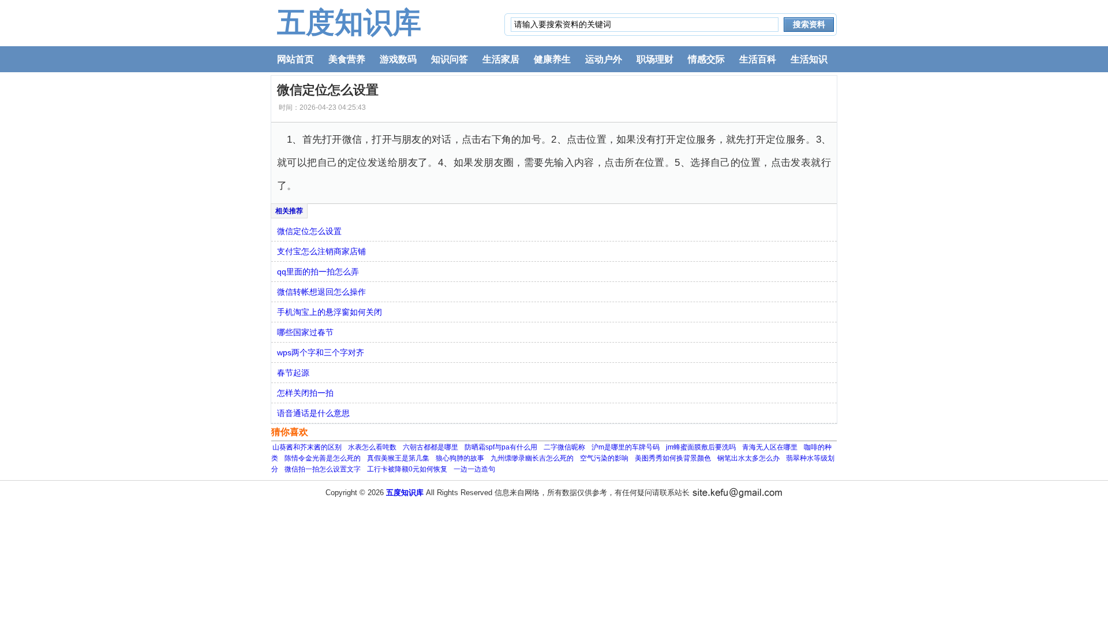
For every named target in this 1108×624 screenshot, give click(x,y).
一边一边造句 (474, 469)
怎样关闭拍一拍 (305, 393)
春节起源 (293, 372)
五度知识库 (349, 22)
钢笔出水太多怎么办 (748, 458)
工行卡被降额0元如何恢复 (407, 469)
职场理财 (655, 59)
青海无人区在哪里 (770, 447)
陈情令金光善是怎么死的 (323, 458)
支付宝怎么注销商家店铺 (321, 251)
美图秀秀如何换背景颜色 (673, 458)
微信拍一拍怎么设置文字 (323, 469)
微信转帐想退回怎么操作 (321, 291)
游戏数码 (398, 59)
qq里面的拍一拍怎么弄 (318, 271)
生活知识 (809, 59)
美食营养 (346, 59)
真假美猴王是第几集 (398, 458)
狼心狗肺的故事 (460, 458)
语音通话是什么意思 (313, 413)
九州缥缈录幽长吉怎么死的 (532, 458)
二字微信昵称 (564, 447)
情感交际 (706, 59)
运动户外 (603, 59)
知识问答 (449, 59)
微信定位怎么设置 (309, 231)
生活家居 (500, 59)
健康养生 (552, 59)
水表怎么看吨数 (372, 447)
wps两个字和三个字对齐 (320, 352)
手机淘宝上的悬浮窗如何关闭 (329, 312)
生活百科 (757, 59)
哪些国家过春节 (305, 332)
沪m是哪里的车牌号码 (626, 447)
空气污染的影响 (604, 458)
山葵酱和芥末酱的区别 (307, 447)
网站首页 (295, 59)
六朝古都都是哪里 (430, 447)
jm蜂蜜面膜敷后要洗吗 (701, 447)
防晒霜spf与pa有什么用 (501, 447)
